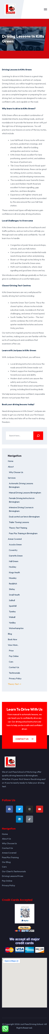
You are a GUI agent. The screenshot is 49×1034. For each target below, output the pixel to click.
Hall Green (13, 561)
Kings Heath (14, 572)
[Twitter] (19, 809)
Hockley (12, 567)
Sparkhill (12, 606)
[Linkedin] (19, 819)
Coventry (13, 550)
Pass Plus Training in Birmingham (23, 533)
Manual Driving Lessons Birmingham (25, 492)
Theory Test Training (18, 527)
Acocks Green (15, 544)
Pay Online (14, 656)
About (11, 466)
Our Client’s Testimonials (14, 871)
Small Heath (14, 594)
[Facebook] (9, 809)
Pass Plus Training (10, 857)
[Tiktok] (29, 819)
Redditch (13, 583)
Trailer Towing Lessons (19, 522)
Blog (10, 633)
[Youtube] (39, 809)
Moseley (12, 578)
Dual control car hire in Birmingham (24, 516)
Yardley (12, 622)
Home (10, 461)
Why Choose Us (16, 472)
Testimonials (14, 673)
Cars (11, 661)
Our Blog (6, 862)
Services (12, 478)
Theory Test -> (14, 684)
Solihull (12, 600)
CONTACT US (22, 739)
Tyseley (12, 611)
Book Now (12, 639)
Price (11, 650)
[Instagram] (29, 809)
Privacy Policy (15, 678)
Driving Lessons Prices (12, 876)
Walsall (12, 617)
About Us (6, 838)
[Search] (38, 435)
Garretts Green (16, 555)
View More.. (13, 645)
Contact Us (14, 667)
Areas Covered (15, 539)
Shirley (12, 589)
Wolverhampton (16, 628)
